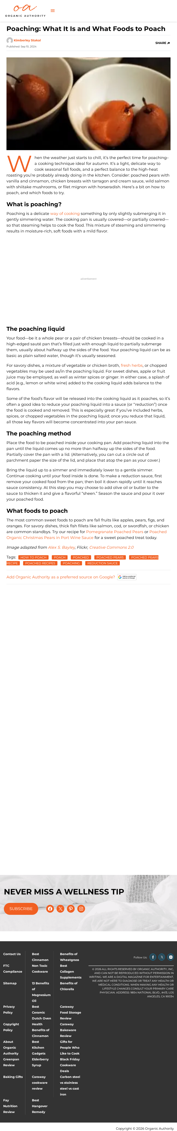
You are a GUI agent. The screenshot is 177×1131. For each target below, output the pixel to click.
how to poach (33, 557)
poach (59, 557)
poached (81, 557)
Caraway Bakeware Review (68, 1030)
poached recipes (40, 563)
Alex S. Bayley (61, 547)
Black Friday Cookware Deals (70, 1065)
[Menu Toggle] (52, 11)
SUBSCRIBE (21, 908)
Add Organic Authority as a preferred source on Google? (60, 577)
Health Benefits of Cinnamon (40, 1030)
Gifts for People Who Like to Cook (69, 1047)
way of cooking (65, 213)
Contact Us (12, 954)
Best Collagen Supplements (70, 971)
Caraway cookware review (39, 1082)
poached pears (110, 557)
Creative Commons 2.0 (111, 547)
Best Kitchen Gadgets (38, 1047)
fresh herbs (132, 365)
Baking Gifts (13, 1077)
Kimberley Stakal (27, 40)
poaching (71, 563)
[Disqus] (88, 642)
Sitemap (10, 983)
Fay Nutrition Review (10, 1106)
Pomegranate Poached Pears (114, 531)
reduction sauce (102, 563)
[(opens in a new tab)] (153, 957)
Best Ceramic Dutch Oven (41, 1012)
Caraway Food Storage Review (70, 1012)
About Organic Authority (10, 1047)
